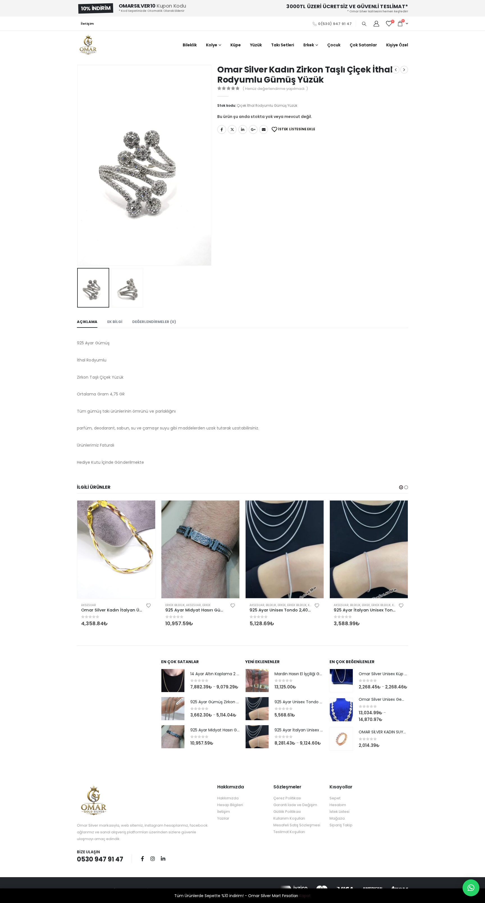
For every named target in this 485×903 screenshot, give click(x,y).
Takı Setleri (282, 45)
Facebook (221, 129)
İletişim (87, 23)
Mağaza (337, 818)
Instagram (152, 858)
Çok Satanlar (363, 45)
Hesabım (338, 805)
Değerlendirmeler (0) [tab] (154, 321)
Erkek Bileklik (175, 605)
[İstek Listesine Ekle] (148, 605)
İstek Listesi (339, 811)
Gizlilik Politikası (287, 811)
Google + (253, 129)
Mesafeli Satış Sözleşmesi (296, 825)
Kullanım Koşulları (289, 818)
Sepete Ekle (146, 510)
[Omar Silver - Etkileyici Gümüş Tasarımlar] (88, 45)
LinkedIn (242, 129)
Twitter (232, 129)
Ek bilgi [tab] (114, 321)
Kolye (211, 45)
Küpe (235, 45)
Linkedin (163, 858)
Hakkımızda (228, 798)
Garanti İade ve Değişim (295, 805)
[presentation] (78, 165)
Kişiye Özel (397, 45)
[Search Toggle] (364, 24)
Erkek (308, 45)
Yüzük (256, 45)
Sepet (335, 798)
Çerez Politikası (287, 798)
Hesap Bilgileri (230, 805)
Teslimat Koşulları (289, 831)
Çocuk (333, 45)
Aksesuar (88, 605)
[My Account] (376, 23)
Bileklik (190, 45)
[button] (401, 487)
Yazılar (223, 818)
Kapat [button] (305, 896)
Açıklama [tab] (87, 321)
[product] (116, 549)
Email (263, 129)
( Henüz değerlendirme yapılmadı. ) (275, 88)
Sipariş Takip (341, 825)
